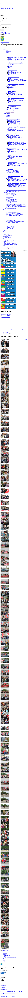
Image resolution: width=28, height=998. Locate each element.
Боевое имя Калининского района (15, 63)
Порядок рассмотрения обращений (16, 124)
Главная (5, 48)
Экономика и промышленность (15, 75)
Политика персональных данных (13, 172)
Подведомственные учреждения (13, 119)
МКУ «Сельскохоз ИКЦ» (13, 74)
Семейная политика (12, 70)
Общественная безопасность (9, 209)
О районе (5, 49)
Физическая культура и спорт (14, 72)
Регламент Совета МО (11, 194)
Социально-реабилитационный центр (16, 102)
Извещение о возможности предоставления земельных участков (16, 166)
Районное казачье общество (14, 105)
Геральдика (8, 51)
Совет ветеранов (12, 106)
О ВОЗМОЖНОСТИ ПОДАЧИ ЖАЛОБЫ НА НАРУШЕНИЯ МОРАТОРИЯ (17, 180)
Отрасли (8, 65)
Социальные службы (10, 93)
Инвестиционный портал (11, 110)
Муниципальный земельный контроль (16, 181)
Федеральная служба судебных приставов (17, 88)
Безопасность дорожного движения (13, 213)
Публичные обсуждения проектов (16, 137)
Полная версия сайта (5, 6)
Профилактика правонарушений (13, 215)
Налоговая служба (12, 87)
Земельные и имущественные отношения (17, 80)
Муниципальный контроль (14, 82)
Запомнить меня (5, 27)
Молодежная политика (13, 68)
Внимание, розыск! (10, 216)
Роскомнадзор (11, 89)
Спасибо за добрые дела (13, 126)
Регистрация (3, 32)
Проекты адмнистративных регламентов (17, 143)
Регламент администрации (12, 170)
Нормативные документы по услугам (16, 145)
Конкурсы (10, 158)
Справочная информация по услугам (16, 144)
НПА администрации (13, 133)
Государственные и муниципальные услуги (15, 140)
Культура (10, 66)
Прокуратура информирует (12, 85)
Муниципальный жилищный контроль (17, 183)
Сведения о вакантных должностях (16, 152)
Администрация (6, 113)
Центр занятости (12, 96)
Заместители (8, 115)
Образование (11, 67)
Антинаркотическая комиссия (12, 212)
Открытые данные (10, 112)
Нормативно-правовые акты (14, 184)
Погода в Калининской (6, 314)
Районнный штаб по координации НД (14, 214)
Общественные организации (12, 103)
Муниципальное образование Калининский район (14, 329)
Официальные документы (11, 129)
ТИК (4, 218)
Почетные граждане (10, 55)
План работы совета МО (11, 201)
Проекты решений (10, 195)
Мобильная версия (5, 42)
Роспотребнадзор (12, 91)
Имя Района (8, 56)
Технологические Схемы (13, 146)
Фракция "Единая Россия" (11, 202)
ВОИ (9, 107)
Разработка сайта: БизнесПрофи (8, 996)
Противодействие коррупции (9, 208)
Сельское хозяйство (12, 73)
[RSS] (26, 339)
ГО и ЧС (10, 81)
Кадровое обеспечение (11, 148)
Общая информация (10, 220)
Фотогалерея (6, 332)
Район (4, 331)
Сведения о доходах (10, 173)
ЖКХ (9, 78)
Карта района (9, 53)
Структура (8, 116)
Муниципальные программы (12, 135)
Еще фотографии (5, 950)
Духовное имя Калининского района (16, 60)
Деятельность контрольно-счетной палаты (15, 221)
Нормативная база (12, 151)
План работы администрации (12, 171)
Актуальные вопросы (13, 122)
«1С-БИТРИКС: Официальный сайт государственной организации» (11, 992)
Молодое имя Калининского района (16, 59)
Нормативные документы (14, 121)
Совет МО (5, 192)
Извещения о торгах (10, 160)
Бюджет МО (8, 134)
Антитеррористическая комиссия (13, 211)
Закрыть (2, 34)
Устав (7, 50)
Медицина (10, 71)
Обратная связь (4, 987)
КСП (4, 219)
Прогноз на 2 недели (5, 317)
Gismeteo (8, 315)
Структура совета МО (10, 193)
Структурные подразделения (12, 117)
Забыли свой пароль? (5, 33)
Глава (7, 114)
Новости (8, 198)
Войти (2, 15)
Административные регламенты (15, 141)
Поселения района (10, 64)
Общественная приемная (11, 120)
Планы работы (9, 225)
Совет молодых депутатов (11, 199)
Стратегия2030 (9, 138)
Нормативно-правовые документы (16, 142)
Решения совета (9, 197)
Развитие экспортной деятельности (16, 84)
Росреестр (10, 92)
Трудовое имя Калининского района (16, 61)
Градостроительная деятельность (15, 79)
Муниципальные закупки (11, 159)
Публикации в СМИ (10, 227)
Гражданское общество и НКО (12, 108)
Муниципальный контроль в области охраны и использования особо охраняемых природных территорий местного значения (16, 187)
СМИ (7, 109)
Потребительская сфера (13, 77)
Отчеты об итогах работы (14, 123)
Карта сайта (3, 985)
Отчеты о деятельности (11, 223)
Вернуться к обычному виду (7, 8)
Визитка (7, 52)
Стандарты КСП (9, 228)
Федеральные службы (10, 86)
